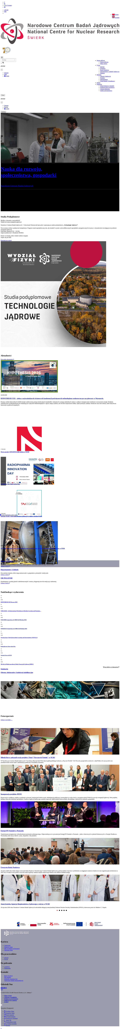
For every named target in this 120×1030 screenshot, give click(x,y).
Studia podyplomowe (106, 90)
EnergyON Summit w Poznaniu (12, 831)
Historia (102, 73)
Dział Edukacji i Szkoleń (107, 86)
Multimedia (7, 968)
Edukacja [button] (99, 84)
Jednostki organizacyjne (10, 979)
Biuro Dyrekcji (8, 976)
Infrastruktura (104, 79)
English (117, 17)
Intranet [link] (6, 73)
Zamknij (3, 112)
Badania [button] (99, 74)
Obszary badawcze (105, 76)
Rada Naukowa (104, 70)
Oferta (98, 82)
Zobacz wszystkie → (6, 720)
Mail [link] (5, 74)
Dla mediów (7, 977)
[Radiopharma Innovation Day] (29, 485)
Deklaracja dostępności (11, 999)
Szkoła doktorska (105, 89)
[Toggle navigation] (2, 57)
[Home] (60, 43)
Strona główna (104, 62)
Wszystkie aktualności (7, 359)
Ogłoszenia (7, 945)
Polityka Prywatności (10, 1000)
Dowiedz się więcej (6, 240)
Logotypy (7, 966)
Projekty (102, 78)
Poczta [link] (6, 107)
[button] (1, 1028)
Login (7, 76)
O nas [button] (98, 65)
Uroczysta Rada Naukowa (10, 867)
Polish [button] (117, 14)
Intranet (6, 957)
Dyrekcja (102, 68)
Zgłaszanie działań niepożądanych (13, 980)
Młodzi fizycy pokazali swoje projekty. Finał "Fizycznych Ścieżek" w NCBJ (28, 757)
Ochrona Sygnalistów (10, 997)
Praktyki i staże (8, 947)
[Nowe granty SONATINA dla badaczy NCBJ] (29, 453)
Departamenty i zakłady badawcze (109, 71)
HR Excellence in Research (12, 948)
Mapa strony (103, 63)
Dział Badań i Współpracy (107, 81)
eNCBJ (6, 10)
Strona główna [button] (101, 60)
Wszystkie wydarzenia (110, 667)
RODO (6, 1002)
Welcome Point (8, 950)
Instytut (102, 67)
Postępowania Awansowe (107, 87)
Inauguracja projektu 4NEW (11, 794)
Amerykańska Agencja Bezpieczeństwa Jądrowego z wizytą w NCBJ (25, 904)
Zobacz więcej (5, 566)
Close (2, 95)
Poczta (6, 959)
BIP (5, 11)
